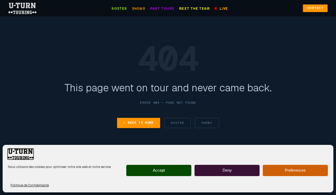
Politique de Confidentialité (29, 185)
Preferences (295, 170)
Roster (119, 8)
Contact (315, 8)
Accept (159, 170)
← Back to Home (138, 122)
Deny (227, 170)
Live (224, 8)
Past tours (162, 8)
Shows (138, 8)
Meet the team (194, 8)
